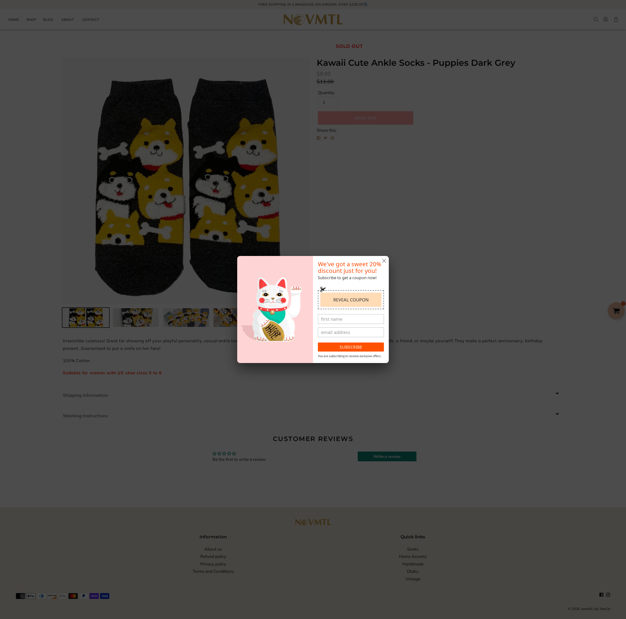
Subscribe (351, 347)
